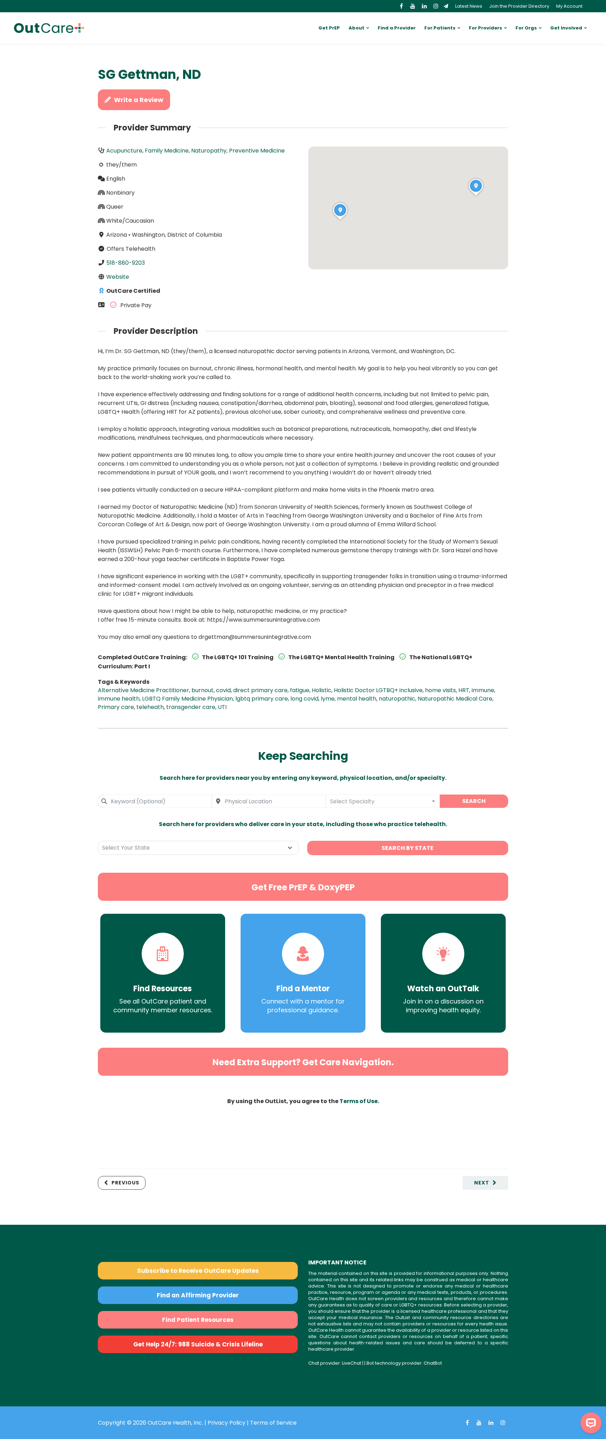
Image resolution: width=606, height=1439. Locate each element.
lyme (328, 699)
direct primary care (260, 690)
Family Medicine (167, 151)
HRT (463, 690)
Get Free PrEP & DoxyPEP (303, 887)
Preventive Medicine (257, 151)
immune (483, 690)
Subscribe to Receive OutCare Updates (198, 1270)
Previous (125, 1182)
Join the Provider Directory (519, 6)
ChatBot (433, 1363)
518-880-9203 (125, 263)
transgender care (190, 707)
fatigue (299, 690)
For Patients (440, 28)
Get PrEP (329, 28)
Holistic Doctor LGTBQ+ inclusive (378, 690)
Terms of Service (273, 1423)
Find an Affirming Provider (198, 1295)
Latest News (468, 6)
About (356, 28)
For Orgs (526, 28)
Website (117, 277)
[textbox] (383, 801)
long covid (304, 699)
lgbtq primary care (261, 699)
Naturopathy (209, 151)
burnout (202, 690)
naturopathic (397, 699)
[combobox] (155, 801)
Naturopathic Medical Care (455, 699)
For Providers (485, 28)
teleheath (150, 707)
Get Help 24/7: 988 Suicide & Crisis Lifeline (198, 1344)
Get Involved (566, 28)
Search (474, 801)
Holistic (321, 690)
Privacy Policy (226, 1423)
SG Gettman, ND (149, 74)
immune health (119, 699)
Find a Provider (397, 28)
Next (481, 1182)
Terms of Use (358, 1101)
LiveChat (351, 1363)
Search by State (407, 848)
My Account (569, 6)
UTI (222, 707)
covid (223, 690)
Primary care (116, 707)
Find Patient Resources (198, 1320)
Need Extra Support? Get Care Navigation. (303, 1062)
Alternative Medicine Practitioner (143, 690)
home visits (440, 690)
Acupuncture (124, 151)
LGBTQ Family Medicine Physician (187, 699)
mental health (356, 699)
